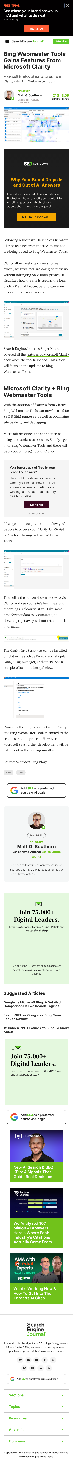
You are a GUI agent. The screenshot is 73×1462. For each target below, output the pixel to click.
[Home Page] (28, 41)
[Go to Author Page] (9, 95)
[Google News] (20, 1360)
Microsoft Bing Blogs (31, 762)
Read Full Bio (36, 835)
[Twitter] (53, 1360)
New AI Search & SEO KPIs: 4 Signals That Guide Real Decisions (33, 1172)
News (8, 773)
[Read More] (36, 1202)
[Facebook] (44, 1360)
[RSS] (49, 1368)
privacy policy (33, 969)
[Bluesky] (24, 1368)
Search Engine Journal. (36, 1452)
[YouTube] (36, 1360)
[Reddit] (40, 1368)
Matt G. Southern (30, 95)
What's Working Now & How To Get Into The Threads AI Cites (34, 1293)
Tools (21, 773)
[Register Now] (36, 1145)
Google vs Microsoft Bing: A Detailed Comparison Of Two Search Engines (32, 1004)
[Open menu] (7, 41)
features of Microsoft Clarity (48, 354)
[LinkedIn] (28, 1360)
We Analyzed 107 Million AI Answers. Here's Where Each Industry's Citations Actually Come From (32, 1232)
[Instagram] (32, 1368)
